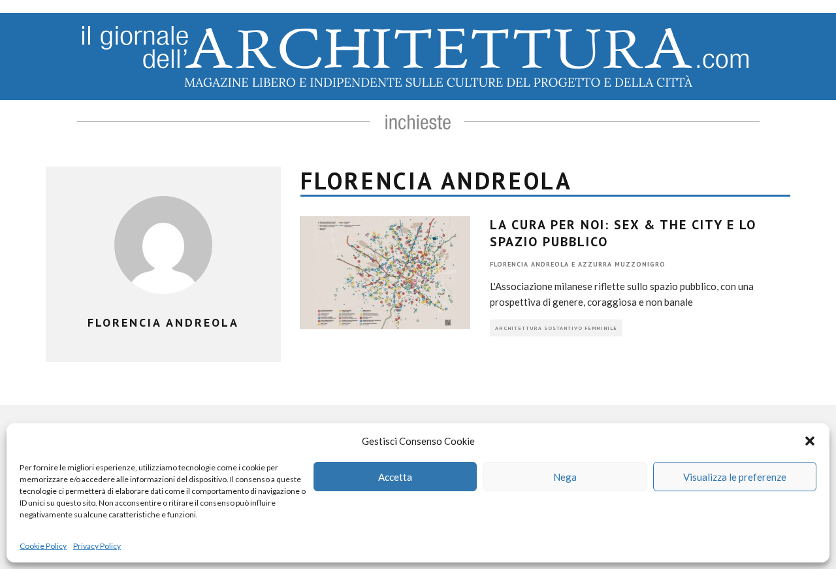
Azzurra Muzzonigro (622, 264)
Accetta (395, 477)
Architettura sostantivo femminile (556, 328)
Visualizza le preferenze (734, 477)
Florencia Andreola (529, 264)
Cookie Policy (43, 546)
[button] (809, 440)
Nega (565, 477)
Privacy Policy (97, 546)
